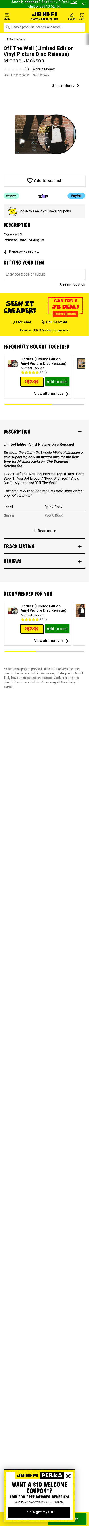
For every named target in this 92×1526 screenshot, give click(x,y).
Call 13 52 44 (56, 322)
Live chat (23, 322)
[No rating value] (14, 69)
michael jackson (24, 60)
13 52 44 (53, 6)
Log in (23, 211)
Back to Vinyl (17, 39)
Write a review (43, 69)
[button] (15, 16)
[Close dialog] (68, 1476)
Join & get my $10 (39, 1512)
